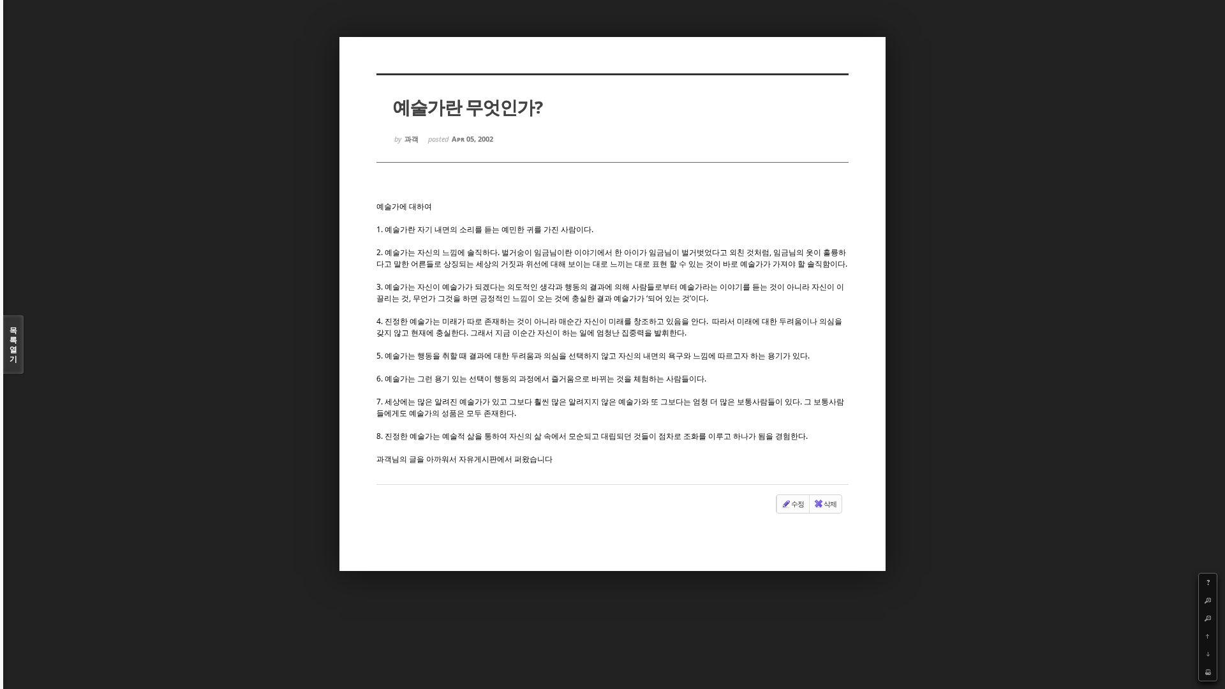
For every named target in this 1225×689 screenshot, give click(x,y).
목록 (13, 344)
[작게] (1208, 618)
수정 (797, 503)
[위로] (1208, 636)
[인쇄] (1208, 672)
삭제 (830, 503)
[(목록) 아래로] (1208, 654)
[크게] (1208, 600)
